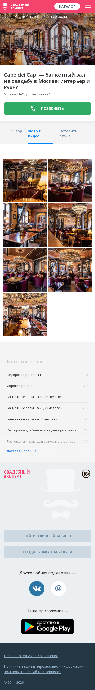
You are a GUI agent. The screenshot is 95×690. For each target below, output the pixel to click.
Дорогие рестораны (47, 385)
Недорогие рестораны (47, 374)
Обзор (16, 131)
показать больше (22, 451)
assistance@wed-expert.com (58, 588)
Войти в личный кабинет (47, 536)
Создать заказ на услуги (47, 552)
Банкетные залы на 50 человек (47, 419)
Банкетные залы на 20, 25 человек (47, 408)
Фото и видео (34, 133)
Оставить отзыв (68, 133)
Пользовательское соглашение (31, 655)
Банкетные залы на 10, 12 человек (47, 396)
